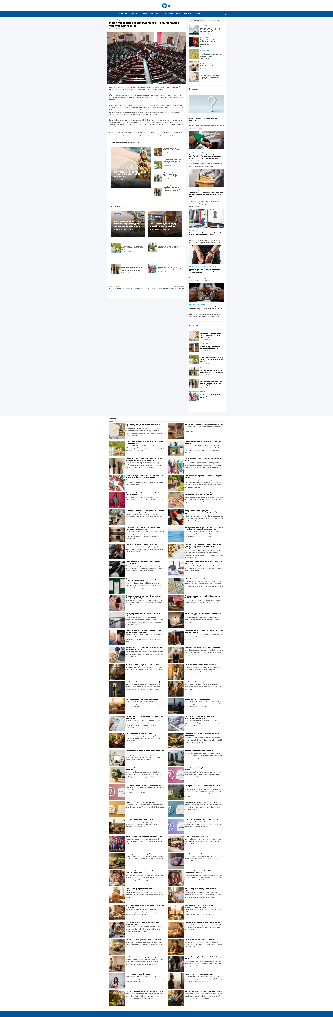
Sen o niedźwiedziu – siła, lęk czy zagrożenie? (141, 699)
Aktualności (112, 20)
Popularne (198, 20)
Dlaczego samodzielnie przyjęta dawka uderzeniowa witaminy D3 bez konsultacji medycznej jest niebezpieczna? (203, 546)
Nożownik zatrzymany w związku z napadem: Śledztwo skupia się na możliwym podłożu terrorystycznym (205, 270)
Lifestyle (213, 116)
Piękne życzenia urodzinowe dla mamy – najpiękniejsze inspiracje (139, 889)
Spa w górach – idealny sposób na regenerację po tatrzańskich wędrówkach (130, 174)
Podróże (144, 14)
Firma (127, 14)
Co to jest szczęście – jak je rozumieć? (139, 819)
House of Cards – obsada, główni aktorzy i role (200, 802)
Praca (152, 14)
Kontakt (197, 14)
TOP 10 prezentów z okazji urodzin (137, 974)
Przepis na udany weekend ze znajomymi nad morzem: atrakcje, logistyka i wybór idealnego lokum (203, 528)
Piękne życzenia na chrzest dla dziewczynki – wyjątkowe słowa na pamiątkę (200, 889)
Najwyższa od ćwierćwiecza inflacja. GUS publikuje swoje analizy (126, 290)
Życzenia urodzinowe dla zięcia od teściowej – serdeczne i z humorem (141, 872)
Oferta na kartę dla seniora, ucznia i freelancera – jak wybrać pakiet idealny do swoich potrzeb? (144, 476)
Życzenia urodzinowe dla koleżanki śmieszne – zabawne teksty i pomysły (201, 872)
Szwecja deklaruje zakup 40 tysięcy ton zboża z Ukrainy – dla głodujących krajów (211, 54)
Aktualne (216, 20)
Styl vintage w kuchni (207, 66)
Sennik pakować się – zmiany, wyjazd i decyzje (141, 957)
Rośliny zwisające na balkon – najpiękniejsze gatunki (144, 991)
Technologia (169, 14)
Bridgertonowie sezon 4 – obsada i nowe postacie (143, 785)
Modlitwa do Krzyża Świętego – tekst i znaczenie (142, 665)
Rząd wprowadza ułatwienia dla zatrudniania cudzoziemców (166, 288)
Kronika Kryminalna (194, 266)
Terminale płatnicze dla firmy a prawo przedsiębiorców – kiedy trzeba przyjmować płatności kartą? (203, 511)
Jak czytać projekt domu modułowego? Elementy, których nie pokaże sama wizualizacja (202, 786)
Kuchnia (211, 63)
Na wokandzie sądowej (205, 266)
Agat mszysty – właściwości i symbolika (139, 854)
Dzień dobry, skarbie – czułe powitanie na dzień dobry (203, 922)
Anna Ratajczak (127, 28)
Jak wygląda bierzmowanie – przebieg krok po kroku (203, 647)
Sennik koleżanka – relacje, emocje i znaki (199, 682)
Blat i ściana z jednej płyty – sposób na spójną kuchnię (172, 148)
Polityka (198, 190)
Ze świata (208, 25)
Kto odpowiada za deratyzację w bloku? (198, 751)
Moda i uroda (135, 14)
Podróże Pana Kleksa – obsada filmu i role (140, 802)
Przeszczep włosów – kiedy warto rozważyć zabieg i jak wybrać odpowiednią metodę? (143, 631)
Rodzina (158, 14)
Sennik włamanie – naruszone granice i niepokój (142, 682)
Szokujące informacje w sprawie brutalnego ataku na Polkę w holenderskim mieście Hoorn (205, 308)
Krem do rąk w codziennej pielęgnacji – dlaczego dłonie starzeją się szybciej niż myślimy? (201, 494)
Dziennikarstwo (205, 116)
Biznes (197, 152)
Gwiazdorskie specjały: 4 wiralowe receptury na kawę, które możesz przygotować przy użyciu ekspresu (144, 511)
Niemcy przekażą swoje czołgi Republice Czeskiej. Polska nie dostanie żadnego (210, 30)
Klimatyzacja (195, 406)
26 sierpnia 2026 (164, 271)
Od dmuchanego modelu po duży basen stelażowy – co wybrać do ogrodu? (172, 161)
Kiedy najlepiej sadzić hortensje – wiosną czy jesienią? (203, 991)
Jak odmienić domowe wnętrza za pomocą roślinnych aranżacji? (170, 174)
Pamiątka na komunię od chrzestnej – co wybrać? (143, 940)
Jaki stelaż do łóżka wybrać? (194, 579)
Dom (112, 14)
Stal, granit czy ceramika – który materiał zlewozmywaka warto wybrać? (199, 717)
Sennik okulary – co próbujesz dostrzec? (199, 974)
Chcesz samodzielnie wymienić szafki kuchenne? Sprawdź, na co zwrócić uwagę (143, 528)
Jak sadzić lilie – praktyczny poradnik (139, 733)
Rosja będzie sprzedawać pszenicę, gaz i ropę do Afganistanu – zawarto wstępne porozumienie (211, 42)
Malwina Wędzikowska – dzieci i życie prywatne (201, 819)
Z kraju (119, 20)
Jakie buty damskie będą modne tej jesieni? (141, 544)
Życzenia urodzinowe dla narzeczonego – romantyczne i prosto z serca (199, 906)
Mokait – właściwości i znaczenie (196, 836)
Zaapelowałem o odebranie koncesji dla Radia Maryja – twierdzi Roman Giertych (205, 234)
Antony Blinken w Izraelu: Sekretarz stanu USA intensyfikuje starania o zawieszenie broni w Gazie (206, 194)
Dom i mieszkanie (204, 63)
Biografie (120, 14)
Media (217, 116)
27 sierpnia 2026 (168, 165)
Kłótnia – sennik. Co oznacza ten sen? (197, 699)
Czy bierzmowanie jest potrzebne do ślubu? (200, 665)
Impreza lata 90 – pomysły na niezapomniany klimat (143, 836)
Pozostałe (187, 14)
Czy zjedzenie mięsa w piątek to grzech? (199, 940)
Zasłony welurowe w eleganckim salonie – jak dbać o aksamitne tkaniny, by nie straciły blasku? (171, 188)
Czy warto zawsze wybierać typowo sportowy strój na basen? (169, 268)
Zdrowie (177, 14)
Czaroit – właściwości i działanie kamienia (199, 854)
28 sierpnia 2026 (168, 152)
